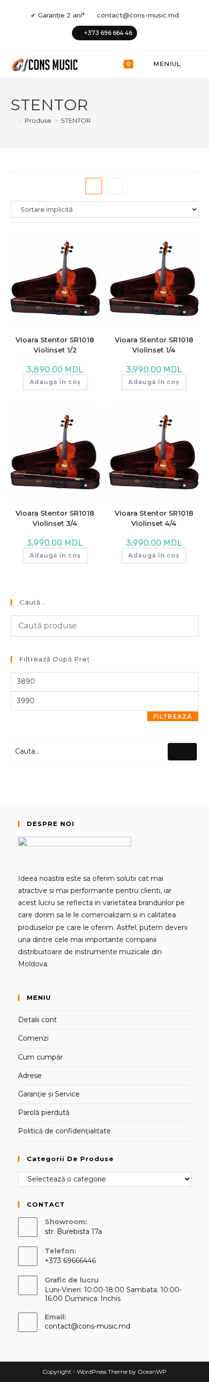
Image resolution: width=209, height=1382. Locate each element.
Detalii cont (37, 1019)
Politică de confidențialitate (64, 1131)
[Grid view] (94, 186)
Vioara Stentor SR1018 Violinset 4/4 (154, 518)
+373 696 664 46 (108, 32)
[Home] (13, 120)
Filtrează (172, 716)
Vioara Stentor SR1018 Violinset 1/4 (154, 345)
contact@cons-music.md (138, 15)
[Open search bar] (194, 64)
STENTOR (76, 120)
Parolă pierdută (44, 1112)
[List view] (115, 186)
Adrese (30, 1075)
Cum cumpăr (40, 1057)
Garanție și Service (49, 1094)
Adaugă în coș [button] (55, 382)
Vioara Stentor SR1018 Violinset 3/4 (55, 518)
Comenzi (33, 1038)
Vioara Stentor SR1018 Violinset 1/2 (55, 345)
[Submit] (182, 751)
